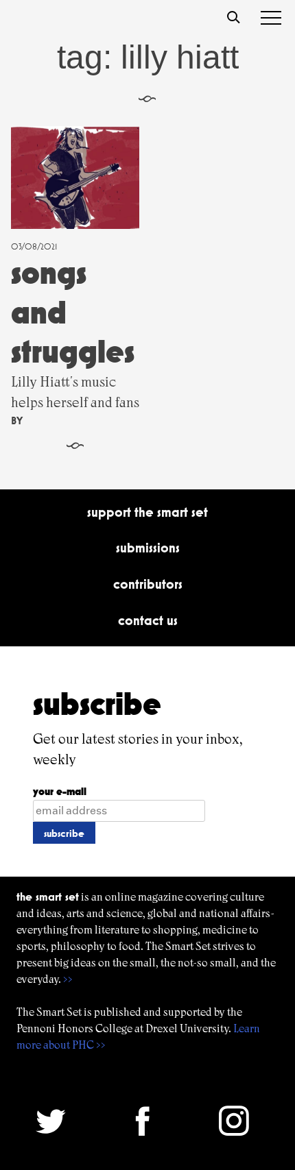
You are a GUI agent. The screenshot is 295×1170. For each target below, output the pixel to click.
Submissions (148, 548)
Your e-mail (59, 791)
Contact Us (148, 620)
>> (68, 979)
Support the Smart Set (147, 512)
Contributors (147, 584)
